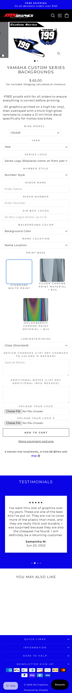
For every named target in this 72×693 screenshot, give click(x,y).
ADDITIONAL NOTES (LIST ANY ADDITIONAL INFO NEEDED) (36, 381)
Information (35, 647)
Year (36, 140)
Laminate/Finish (36, 338)
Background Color (36, 224)
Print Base (36, 252)
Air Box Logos (36, 210)
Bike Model (34, 126)
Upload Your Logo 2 (36, 418)
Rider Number (36, 196)
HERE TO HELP (35, 655)
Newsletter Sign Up (35, 664)
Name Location (36, 238)
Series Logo (36, 154)
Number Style (36, 168)
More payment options (36, 441)
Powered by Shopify (36, 690)
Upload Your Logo (36, 406)
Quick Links (35, 639)
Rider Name (36, 182)
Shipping (29, 84)
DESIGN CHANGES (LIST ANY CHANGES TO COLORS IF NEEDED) (36, 354)
